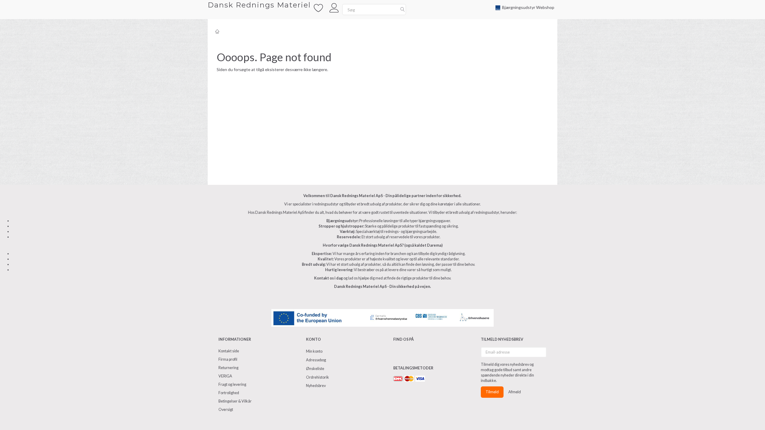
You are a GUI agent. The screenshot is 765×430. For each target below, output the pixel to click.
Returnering (228, 368)
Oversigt (225, 409)
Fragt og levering (232, 384)
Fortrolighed (228, 393)
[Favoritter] (318, 7)
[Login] (334, 7)
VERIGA (225, 376)
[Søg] (402, 10)
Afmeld (514, 391)
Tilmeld (492, 391)
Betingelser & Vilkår (235, 401)
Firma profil (227, 359)
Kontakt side (228, 351)
